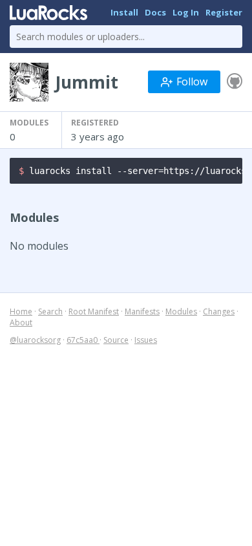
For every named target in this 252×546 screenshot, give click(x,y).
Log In (186, 12)
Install (124, 12)
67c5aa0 (83, 339)
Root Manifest (93, 311)
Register (223, 12)
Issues (145, 339)
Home (21, 311)
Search (50, 311)
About (21, 322)
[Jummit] (234, 82)
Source (116, 339)
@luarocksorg (35, 339)
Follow (191, 81)
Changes (219, 311)
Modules (181, 311)
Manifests (142, 311)
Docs (155, 12)
